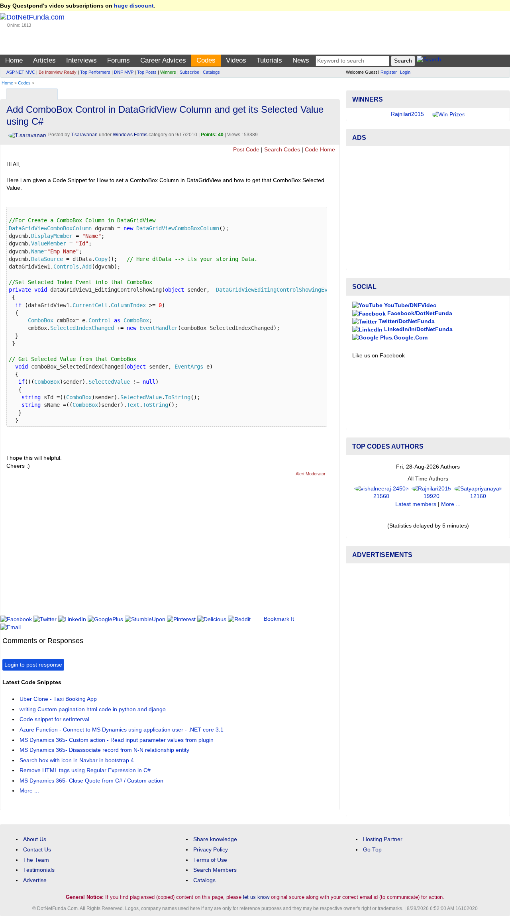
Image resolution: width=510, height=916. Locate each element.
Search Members (215, 870)
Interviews (81, 60)
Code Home (320, 150)
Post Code (246, 150)
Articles (44, 60)
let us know (256, 897)
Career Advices (163, 60)
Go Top (372, 850)
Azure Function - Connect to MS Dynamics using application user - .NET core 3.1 (122, 730)
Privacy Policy (210, 850)
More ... (29, 791)
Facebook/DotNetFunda (419, 313)
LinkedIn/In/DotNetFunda (417, 329)
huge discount (134, 6)
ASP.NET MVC (20, 72)
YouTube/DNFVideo (409, 305)
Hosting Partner (382, 839)
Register (389, 72)
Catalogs (211, 72)
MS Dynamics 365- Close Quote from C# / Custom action (91, 781)
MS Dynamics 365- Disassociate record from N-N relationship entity (104, 750)
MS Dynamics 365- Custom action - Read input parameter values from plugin (117, 740)
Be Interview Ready (57, 72)
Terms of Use (210, 860)
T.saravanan (84, 134)
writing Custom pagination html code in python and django (93, 709)
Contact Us (37, 850)
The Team (36, 860)
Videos (236, 60)
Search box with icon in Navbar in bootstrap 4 (77, 760)
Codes (206, 60)
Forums (118, 60)
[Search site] (429, 61)
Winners (168, 72)
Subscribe (189, 72)
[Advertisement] (147, 549)
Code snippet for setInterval (54, 719)
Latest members (415, 504)
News (300, 60)
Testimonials (39, 870)
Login (405, 72)
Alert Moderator (311, 473)
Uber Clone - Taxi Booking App (58, 699)
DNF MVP (123, 72)
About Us (34, 839)
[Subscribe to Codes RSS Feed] (332, 92)
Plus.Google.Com (403, 338)
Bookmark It (279, 619)
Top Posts (147, 72)
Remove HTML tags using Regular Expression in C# (85, 770)
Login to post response (33, 665)
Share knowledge (215, 839)
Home (14, 60)
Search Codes (282, 150)
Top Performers (95, 72)
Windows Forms (130, 134)
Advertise (35, 880)
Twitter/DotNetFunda (406, 321)
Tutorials (269, 60)
